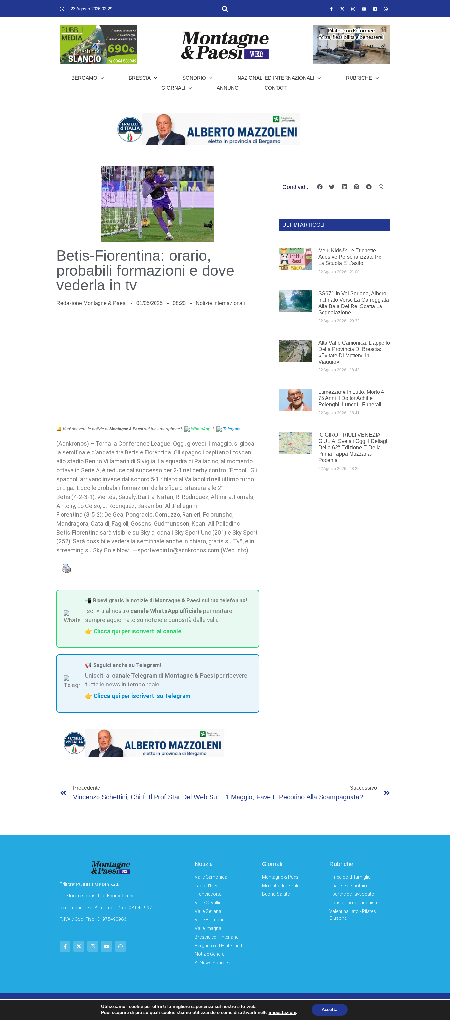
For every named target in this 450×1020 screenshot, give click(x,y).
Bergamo (84, 78)
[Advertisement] (158, 370)
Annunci (228, 88)
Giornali (173, 88)
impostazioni (282, 1013)
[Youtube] (364, 9)
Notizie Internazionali (220, 303)
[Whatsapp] (385, 9)
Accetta (330, 1009)
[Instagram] (353, 9)
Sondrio (194, 78)
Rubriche (359, 78)
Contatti (277, 88)
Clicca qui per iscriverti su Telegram (142, 695)
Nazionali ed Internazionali (276, 78)
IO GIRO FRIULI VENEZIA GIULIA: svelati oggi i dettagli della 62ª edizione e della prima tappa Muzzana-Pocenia (353, 447)
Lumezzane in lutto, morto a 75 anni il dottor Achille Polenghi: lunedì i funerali (351, 398)
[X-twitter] (342, 9)
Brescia (140, 78)
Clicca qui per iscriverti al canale (137, 631)
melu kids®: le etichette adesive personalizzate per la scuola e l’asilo (350, 257)
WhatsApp (200, 428)
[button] (224, 8)
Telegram (231, 428)
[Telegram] (375, 9)
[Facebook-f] (331, 9)
